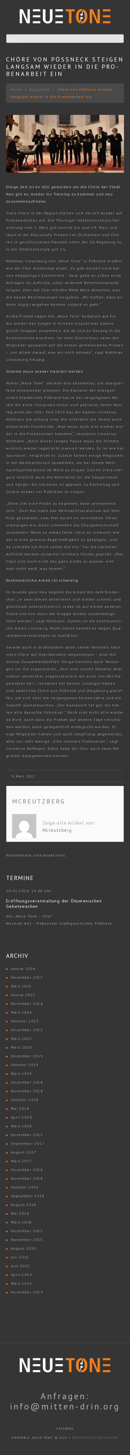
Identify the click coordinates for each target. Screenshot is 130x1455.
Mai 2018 (20, 1108)
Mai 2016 (20, 1213)
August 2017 (23, 1152)
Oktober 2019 (25, 1064)
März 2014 (21, 1283)
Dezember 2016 (27, 1169)
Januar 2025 (23, 995)
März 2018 (21, 1126)
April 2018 (21, 1117)
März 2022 (21, 1038)
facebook (65, 1428)
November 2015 (27, 1239)
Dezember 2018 (27, 1082)
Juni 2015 (20, 1266)
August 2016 (23, 1204)
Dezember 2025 (27, 977)
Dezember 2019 (27, 1056)
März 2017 (21, 1161)
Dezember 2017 (27, 1134)
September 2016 (28, 1196)
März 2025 (21, 986)
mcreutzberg (38, 801)
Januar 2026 (23, 968)
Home (16, 89)
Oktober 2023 (25, 1021)
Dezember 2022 (27, 1029)
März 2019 (21, 1073)
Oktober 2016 (25, 1187)
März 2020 (21, 1047)
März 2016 (21, 1222)
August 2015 (23, 1248)
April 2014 (21, 1274)
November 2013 (27, 1292)
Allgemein (39, 89)
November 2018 (27, 1091)
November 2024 (27, 1003)
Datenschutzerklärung (95, 1437)
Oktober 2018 (25, 1099)
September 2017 (28, 1143)
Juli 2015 (20, 1257)
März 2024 (21, 1012)
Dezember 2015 (27, 1231)
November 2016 (27, 1178)
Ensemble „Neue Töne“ (33, 1437)
